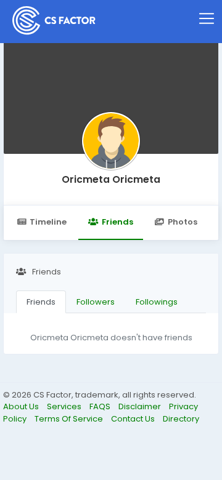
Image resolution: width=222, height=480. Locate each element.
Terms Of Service (70, 419)
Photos (182, 222)
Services (65, 406)
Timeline (48, 222)
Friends (117, 222)
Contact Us (134, 419)
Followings (157, 302)
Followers (95, 302)
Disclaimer (140, 406)
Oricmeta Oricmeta (111, 179)
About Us (22, 406)
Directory (181, 419)
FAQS (100, 406)
